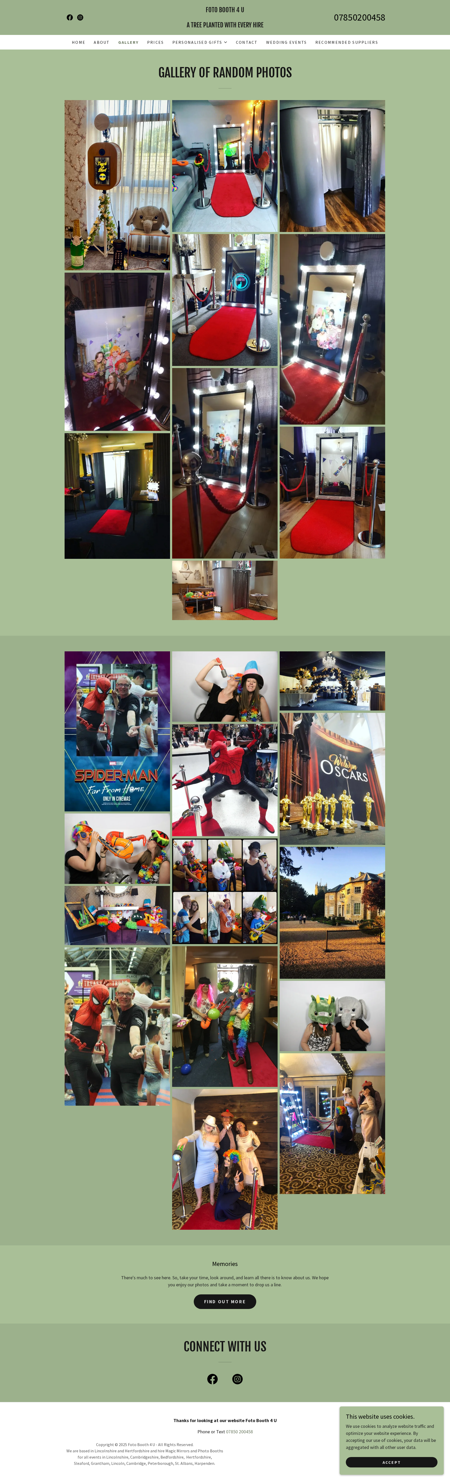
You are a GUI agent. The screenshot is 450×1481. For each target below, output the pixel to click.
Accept (392, 1462)
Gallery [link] (128, 42)
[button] (200, 42)
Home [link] (78, 42)
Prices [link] (155, 42)
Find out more (225, 1302)
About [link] (102, 42)
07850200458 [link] (359, 17)
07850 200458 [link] (239, 1432)
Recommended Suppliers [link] (346, 42)
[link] (70, 17)
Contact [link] (247, 42)
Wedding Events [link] (286, 42)
